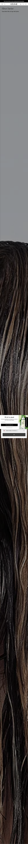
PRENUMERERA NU (9, 424)
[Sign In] (20, 4)
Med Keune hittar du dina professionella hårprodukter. (14, 1)
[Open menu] (2, 4)
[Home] (14, 4)
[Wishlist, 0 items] (23, 4)
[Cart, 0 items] (26, 4)
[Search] (4, 4)
